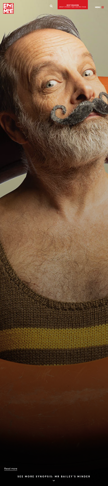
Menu (97, 7)
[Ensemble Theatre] (8, 8)
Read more (10, 468)
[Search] (51, 7)
